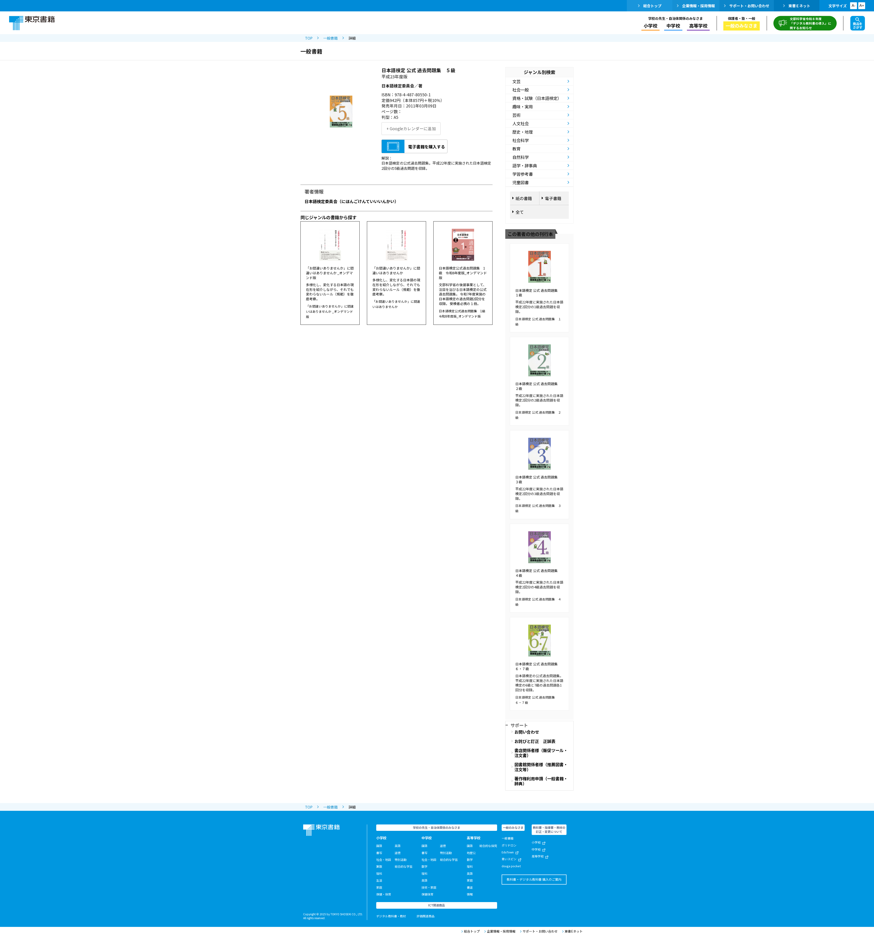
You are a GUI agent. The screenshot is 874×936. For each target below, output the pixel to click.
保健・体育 (383, 894)
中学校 (536, 849)
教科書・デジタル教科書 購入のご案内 (534, 879)
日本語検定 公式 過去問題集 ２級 (538, 386)
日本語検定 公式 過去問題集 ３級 (538, 479)
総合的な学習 (403, 866)
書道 (470, 887)
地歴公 (471, 853)
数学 (424, 866)
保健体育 (427, 894)
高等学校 (538, 856)
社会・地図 (383, 859)
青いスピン (509, 859)
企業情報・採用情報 (698, 5)
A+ (861, 6)
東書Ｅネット (799, 5)
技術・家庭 (429, 887)
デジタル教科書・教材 (391, 916)
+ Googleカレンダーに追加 (411, 128)
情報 (470, 894)
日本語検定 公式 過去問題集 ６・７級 (538, 666)
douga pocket (511, 866)
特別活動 (401, 859)
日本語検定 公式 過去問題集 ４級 (538, 573)
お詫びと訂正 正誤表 (534, 741)
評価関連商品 (425, 916)
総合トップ (652, 5)
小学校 (536, 842)
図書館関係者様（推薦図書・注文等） (541, 767)
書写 (379, 853)
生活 (379, 880)
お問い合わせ (526, 731)
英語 (398, 846)
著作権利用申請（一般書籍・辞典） (541, 781)
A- (853, 6)
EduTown (508, 852)
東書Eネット (574, 931)
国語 (379, 846)
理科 (379, 873)
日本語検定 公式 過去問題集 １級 (538, 293)
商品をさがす (857, 25)
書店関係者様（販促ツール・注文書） (541, 753)
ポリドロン (509, 845)
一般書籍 (330, 38)
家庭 (379, 887)
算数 (379, 866)
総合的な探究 (488, 846)
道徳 (398, 853)
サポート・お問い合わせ (749, 5)
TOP (309, 38)
